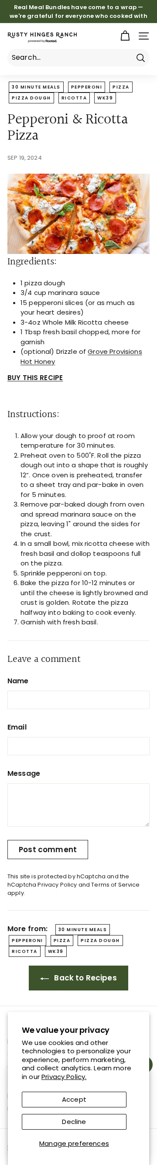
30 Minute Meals (36, 87)
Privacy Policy (57, 884)
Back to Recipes (84, 978)
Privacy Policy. (63, 1076)
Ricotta (74, 98)
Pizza (121, 87)
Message (23, 773)
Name (18, 681)
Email (17, 727)
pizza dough (31, 98)
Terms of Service (115, 884)
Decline (74, 1121)
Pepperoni (86, 87)
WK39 (105, 98)
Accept (74, 1099)
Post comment (48, 849)
